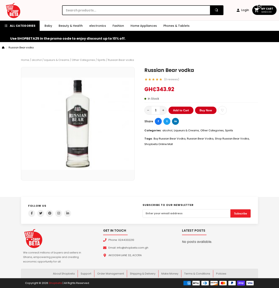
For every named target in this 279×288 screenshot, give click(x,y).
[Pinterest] (49, 213)
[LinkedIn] (67, 213)
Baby (48, 26)
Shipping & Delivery (142, 274)
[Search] (216, 10)
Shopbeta (55, 283)
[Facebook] (31, 213)
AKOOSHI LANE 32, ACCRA (125, 255)
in (175, 121)
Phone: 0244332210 (121, 240)
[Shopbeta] (13, 10)
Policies (221, 274)
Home (25, 60)
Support (86, 274)
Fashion (118, 26)
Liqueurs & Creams (56, 60)
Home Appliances (144, 26)
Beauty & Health (71, 26)
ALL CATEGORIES (23, 26)
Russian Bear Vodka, (200, 139)
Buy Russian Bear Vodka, (170, 139)
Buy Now (206, 110)
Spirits (101, 60)
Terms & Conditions (197, 274)
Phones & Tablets (176, 26)
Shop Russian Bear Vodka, (232, 139)
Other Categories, (212, 130)
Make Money (169, 274)
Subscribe (240, 213)
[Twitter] (40, 213)
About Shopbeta (64, 274)
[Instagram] (58, 213)
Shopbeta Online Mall (158, 144)
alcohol (37, 60)
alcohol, (167, 130)
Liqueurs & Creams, (187, 130)
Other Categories (83, 60)
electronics (97, 26)
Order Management (110, 274)
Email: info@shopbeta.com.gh (128, 248)
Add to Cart (181, 110)
